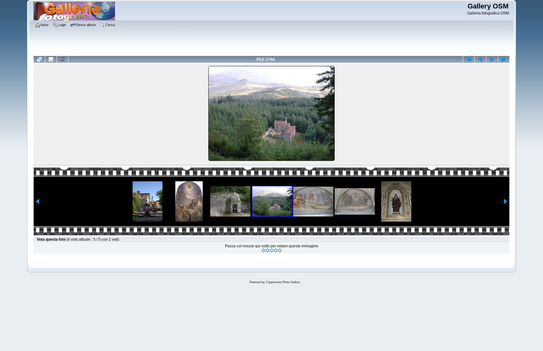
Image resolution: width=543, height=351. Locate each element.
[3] (272, 250)
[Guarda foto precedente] (480, 59)
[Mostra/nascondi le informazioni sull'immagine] (51, 59)
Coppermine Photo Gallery (283, 282)
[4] (276, 250)
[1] (263, 250)
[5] (280, 250)
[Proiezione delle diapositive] (62, 59)
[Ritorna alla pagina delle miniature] (39, 59)
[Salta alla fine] (503, 59)
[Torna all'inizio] (468, 59)
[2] (268, 250)
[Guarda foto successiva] (492, 59)
